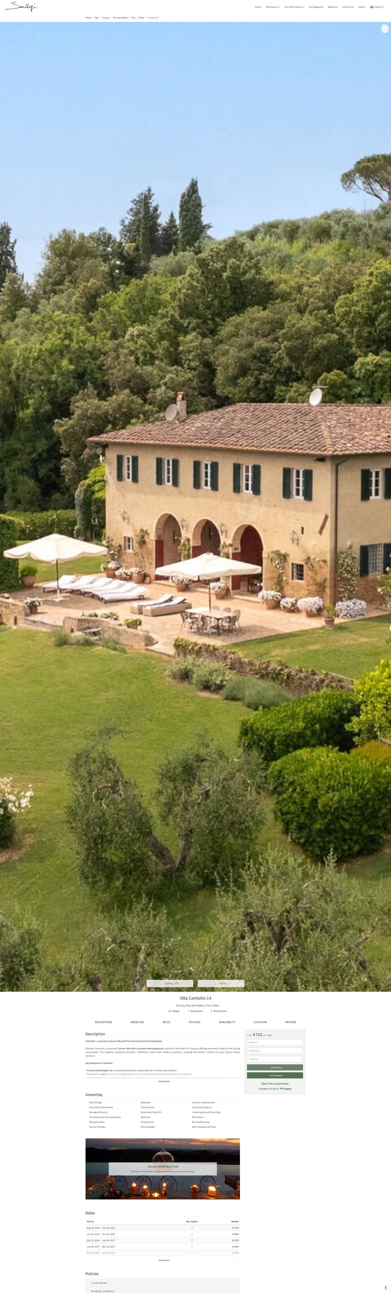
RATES (166, 1022)
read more (164, 1081)
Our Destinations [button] (294, 6)
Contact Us (348, 6)
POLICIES (194, 1022)
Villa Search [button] (272, 6)
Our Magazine (316, 6)
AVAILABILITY (227, 1022)
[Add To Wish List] (385, 28)
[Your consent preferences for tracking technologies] (386, 1288)
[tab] (163, 1282)
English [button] (378, 6)
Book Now (276, 1067)
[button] (5, 507)
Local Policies (98, 1283)
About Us (332, 6)
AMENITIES (137, 1022)
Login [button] (361, 6)
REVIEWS (290, 1022)
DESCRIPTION (103, 1022)
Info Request (276, 1075)
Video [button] (222, 983)
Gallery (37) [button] (171, 983)
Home (258, 6)
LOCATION (260, 1022)
